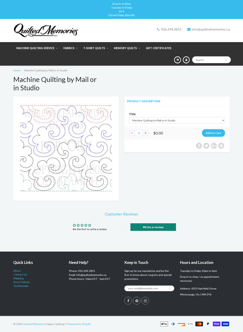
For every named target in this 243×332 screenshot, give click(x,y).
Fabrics (68, 48)
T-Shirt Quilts (94, 48)
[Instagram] (145, 300)
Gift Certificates (158, 48)
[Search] (226, 60)
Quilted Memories (33, 324)
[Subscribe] (169, 289)
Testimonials (20, 285)
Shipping (18, 278)
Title (132, 114)
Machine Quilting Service (35, 48)
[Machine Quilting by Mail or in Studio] (66, 148)
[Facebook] (128, 300)
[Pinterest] (136, 300)
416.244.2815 (171, 29)
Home (16, 70)
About (17, 270)
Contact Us (20, 274)
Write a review (153, 227)
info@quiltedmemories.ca (211, 29)
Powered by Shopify (79, 324)
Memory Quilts (125, 48)
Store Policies (21, 282)
